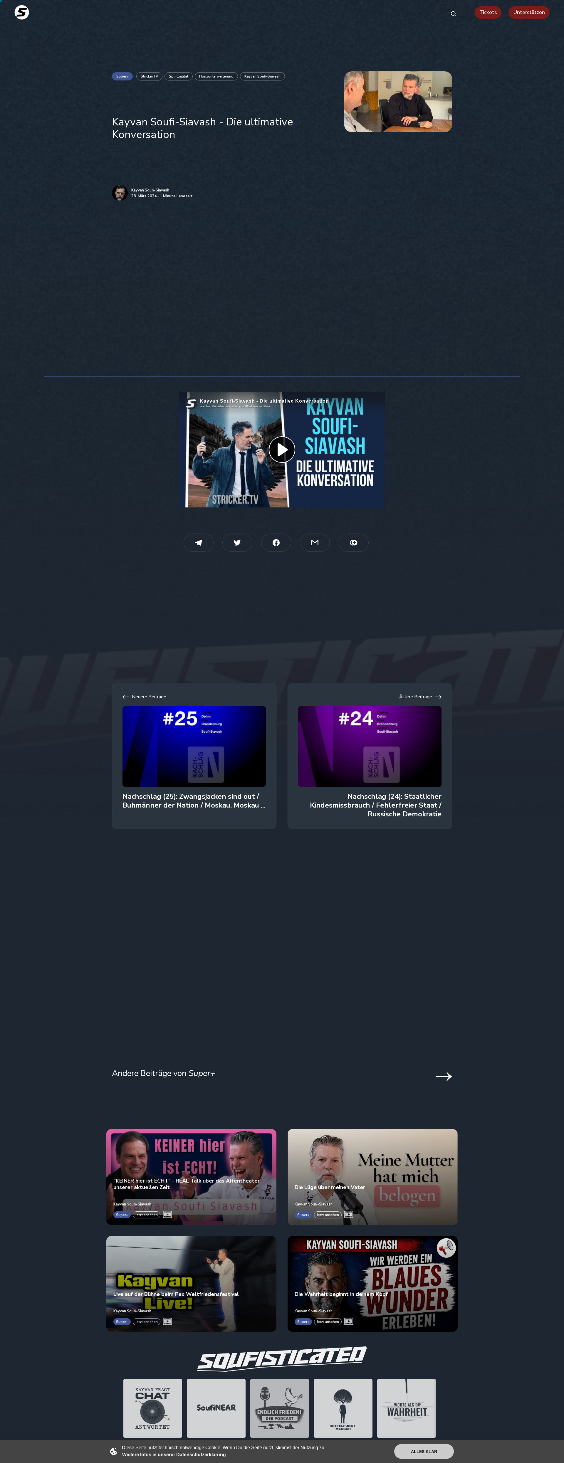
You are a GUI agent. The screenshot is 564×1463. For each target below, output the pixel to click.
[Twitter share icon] (237, 543)
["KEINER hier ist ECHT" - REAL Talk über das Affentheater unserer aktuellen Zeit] (191, 1177)
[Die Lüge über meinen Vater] (373, 1177)
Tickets (488, 12)
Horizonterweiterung (216, 76)
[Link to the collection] (438, 1076)
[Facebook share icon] (276, 543)
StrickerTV (149, 76)
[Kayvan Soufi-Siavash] (120, 193)
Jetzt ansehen (146, 1215)
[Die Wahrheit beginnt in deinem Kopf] (373, 1284)
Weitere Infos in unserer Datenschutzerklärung (174, 1454)
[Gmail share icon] (315, 543)
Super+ (122, 76)
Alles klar (424, 1451)
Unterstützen (529, 12)
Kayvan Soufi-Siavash (262, 76)
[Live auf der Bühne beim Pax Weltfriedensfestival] (191, 1284)
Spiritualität (178, 76)
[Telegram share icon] (199, 543)
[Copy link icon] (354, 543)
